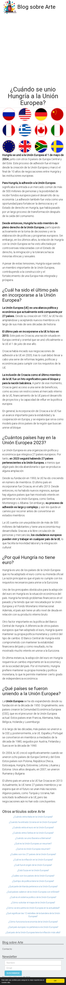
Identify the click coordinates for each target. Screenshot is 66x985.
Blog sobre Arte (36, 7)
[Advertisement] (33, 49)
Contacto (7, 949)
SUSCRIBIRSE (13, 973)
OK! (55, 980)
